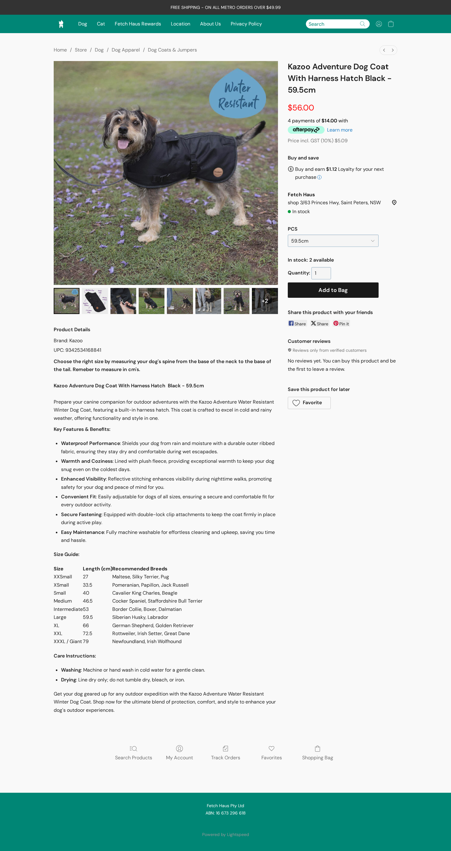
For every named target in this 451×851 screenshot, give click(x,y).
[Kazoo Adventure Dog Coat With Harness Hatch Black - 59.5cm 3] (151, 301)
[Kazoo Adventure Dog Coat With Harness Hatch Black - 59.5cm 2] (123, 301)
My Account (179, 757)
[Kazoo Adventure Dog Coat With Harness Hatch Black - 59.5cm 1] (95, 301)
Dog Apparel (126, 50)
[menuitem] (384, 50)
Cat (101, 24)
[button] (378, 23)
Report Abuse (225, 824)
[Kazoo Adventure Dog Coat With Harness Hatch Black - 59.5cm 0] (66, 301)
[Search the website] (362, 24)
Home (60, 50)
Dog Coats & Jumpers (172, 50)
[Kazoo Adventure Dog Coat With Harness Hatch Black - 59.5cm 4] (180, 301)
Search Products (133, 757)
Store (81, 50)
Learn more (340, 130)
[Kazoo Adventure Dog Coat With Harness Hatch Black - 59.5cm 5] (208, 301)
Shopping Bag (317, 757)
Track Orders (225, 757)
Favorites (271, 757)
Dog (82, 24)
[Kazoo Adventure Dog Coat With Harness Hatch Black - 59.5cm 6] (236, 301)
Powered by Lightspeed (225, 834)
